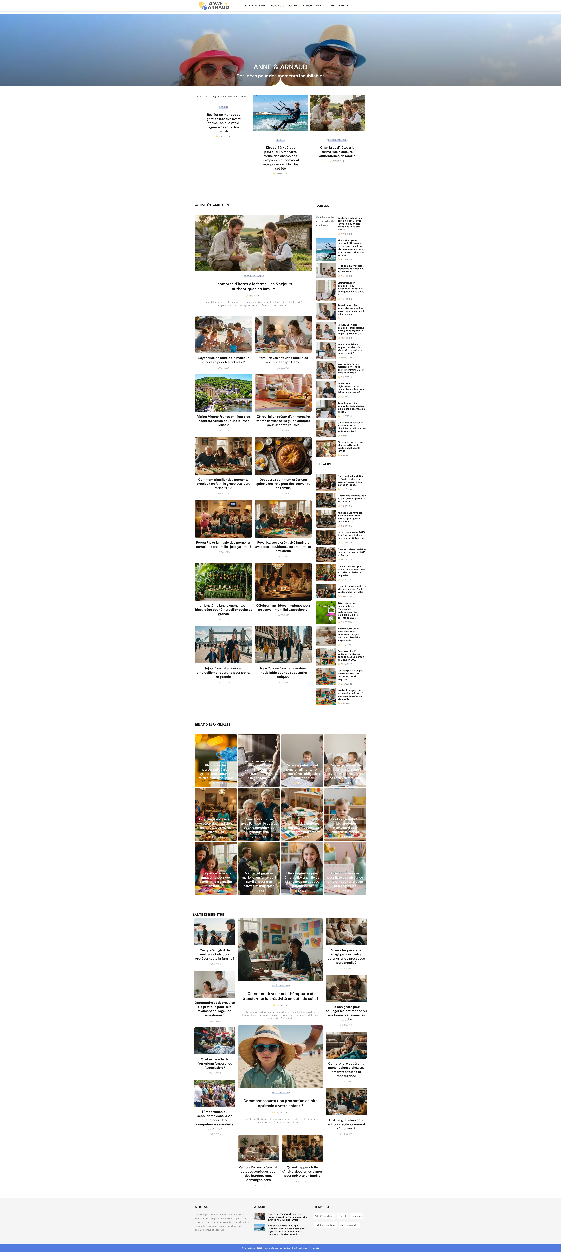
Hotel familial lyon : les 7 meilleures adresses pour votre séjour (351, 268)
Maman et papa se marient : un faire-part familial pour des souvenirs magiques (259, 879)
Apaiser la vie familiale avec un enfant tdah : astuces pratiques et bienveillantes (350, 517)
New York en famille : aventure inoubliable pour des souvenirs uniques (283, 672)
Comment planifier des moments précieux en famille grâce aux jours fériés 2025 (223, 483)
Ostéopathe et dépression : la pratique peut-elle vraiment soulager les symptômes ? (215, 1008)
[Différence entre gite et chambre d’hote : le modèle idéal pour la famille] (326, 448)
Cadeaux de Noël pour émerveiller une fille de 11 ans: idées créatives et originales (351, 571)
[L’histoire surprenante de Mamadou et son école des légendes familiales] (326, 591)
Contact (287, 1248)
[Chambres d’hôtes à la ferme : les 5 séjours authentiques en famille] (337, 113)
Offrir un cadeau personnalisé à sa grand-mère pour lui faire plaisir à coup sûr (216, 771)
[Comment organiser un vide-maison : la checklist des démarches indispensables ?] (326, 428)
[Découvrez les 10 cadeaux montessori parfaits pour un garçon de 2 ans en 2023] (326, 657)
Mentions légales (299, 1248)
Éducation (291, 5)
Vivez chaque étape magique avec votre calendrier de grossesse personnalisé (346, 956)
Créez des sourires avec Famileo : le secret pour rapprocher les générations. (259, 825)
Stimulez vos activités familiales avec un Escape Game (283, 360)
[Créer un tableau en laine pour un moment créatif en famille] (326, 554)
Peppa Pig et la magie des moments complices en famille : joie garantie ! (223, 544)
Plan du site (314, 1248)
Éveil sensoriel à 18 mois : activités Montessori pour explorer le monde (345, 825)
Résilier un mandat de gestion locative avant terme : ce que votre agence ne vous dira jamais (224, 122)
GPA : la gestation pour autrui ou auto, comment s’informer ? (346, 1124)
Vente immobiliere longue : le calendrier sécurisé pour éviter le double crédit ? (350, 349)
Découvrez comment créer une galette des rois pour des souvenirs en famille (283, 483)
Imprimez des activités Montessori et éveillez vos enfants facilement (302, 827)
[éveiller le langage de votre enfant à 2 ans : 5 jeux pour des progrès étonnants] (326, 696)
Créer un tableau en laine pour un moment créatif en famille (352, 552)
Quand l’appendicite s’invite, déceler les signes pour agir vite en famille (302, 1171)
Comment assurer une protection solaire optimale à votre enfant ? (280, 1103)
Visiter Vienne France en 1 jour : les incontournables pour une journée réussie (223, 420)
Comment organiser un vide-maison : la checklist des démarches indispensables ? (352, 427)
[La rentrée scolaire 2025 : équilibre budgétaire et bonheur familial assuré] (326, 537)
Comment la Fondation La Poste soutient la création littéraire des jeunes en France (351, 480)
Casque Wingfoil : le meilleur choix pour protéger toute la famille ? (215, 954)
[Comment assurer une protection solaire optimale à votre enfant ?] (280, 1056)
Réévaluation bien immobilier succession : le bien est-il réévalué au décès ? (351, 407)
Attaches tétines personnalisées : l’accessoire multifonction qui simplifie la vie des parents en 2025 (348, 610)
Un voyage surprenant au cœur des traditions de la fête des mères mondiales (215, 825)
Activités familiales (256, 5)
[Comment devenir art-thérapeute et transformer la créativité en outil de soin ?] (280, 949)
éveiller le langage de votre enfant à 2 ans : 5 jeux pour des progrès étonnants (350, 694)
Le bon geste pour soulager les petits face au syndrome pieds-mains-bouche (346, 1013)
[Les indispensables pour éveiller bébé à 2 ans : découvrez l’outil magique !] (326, 676)
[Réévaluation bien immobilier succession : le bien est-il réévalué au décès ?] (326, 409)
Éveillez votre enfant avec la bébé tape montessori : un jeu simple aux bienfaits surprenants (349, 634)
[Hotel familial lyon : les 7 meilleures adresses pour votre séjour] (326, 270)
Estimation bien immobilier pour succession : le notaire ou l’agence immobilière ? (351, 288)
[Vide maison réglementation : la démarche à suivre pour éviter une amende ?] (326, 389)
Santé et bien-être (340, 5)
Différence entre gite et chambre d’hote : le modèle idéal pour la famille (351, 446)
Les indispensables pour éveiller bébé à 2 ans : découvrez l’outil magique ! (351, 675)
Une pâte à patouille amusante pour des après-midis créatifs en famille (216, 879)
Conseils (276, 5)
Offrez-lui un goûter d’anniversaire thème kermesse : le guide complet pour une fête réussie (283, 420)
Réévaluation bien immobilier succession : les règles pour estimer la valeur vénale (351, 310)
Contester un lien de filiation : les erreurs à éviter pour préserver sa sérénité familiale (345, 771)
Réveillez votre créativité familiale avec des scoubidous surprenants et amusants (283, 546)
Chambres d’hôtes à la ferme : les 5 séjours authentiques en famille (337, 151)
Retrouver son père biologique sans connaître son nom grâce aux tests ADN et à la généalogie (259, 769)
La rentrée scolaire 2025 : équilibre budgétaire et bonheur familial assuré (352, 535)
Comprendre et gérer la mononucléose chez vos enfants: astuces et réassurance (346, 1069)
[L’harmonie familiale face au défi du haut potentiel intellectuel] (326, 500)
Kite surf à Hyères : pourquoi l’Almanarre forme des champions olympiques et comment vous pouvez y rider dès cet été (280, 158)
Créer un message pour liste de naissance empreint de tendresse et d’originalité (345, 879)
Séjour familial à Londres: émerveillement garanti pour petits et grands (223, 672)
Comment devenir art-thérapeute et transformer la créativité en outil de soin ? (281, 996)
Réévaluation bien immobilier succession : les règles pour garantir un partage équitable (351, 329)
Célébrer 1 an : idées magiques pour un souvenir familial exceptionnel (283, 607)
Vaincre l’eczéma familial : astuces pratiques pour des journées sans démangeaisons (259, 1173)
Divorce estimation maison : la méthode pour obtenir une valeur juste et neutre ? (351, 368)
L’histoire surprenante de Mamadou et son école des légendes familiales (352, 589)
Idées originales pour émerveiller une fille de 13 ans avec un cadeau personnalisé (302, 879)
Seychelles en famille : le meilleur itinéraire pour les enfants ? (223, 360)
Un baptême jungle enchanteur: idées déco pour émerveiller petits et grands (223, 609)
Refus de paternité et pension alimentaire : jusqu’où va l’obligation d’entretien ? (302, 771)
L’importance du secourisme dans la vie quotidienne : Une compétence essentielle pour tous (214, 1120)
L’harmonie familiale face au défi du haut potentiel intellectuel (352, 498)
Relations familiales (313, 5)
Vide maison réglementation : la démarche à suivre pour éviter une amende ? (351, 388)
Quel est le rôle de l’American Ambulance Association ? (214, 1063)
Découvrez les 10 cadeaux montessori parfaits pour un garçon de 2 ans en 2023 (351, 655)
